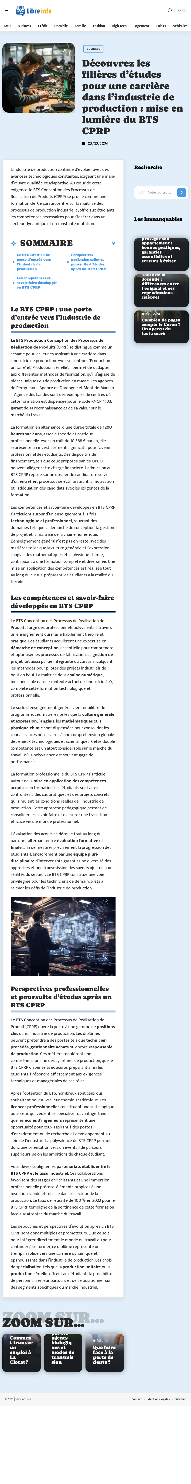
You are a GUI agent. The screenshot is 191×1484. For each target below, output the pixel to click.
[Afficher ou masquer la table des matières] (94, 244)
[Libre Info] (34, 10)
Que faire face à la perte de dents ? (104, 1355)
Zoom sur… (43, 1322)
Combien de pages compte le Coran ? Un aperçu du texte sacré (161, 327)
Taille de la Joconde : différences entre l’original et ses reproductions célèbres (160, 286)
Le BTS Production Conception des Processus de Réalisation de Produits (57, 344)
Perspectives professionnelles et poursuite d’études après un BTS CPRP (88, 262)
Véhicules (153, 314)
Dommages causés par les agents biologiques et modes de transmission (63, 1342)
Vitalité (103, 1341)
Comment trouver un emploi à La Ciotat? (21, 1350)
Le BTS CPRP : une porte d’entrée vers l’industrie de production (34, 262)
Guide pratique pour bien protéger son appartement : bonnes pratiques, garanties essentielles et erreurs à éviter (161, 245)
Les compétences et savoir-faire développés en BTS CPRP (37, 282)
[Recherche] (170, 10)
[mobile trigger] (9, 10)
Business (93, 48)
